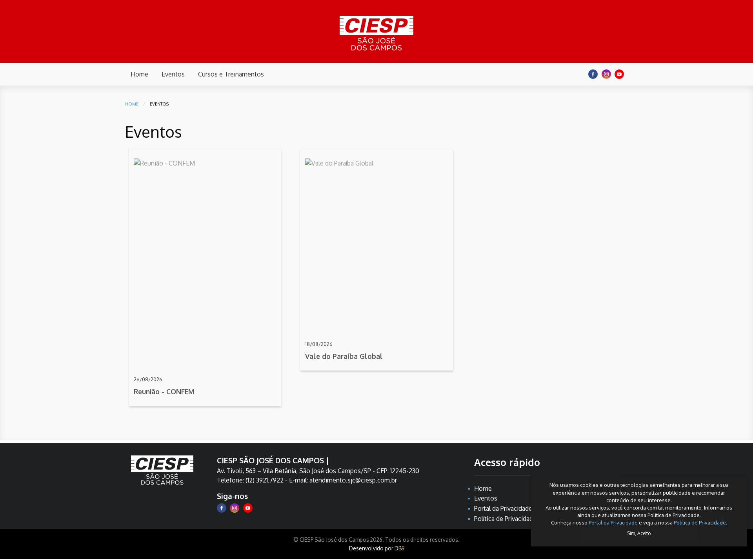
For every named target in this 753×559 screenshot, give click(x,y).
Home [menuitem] (139, 74)
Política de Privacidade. (700, 522)
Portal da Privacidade (613, 522)
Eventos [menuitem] (173, 74)
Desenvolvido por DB (376, 548)
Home (131, 104)
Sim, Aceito (639, 533)
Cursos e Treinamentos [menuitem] (231, 74)
